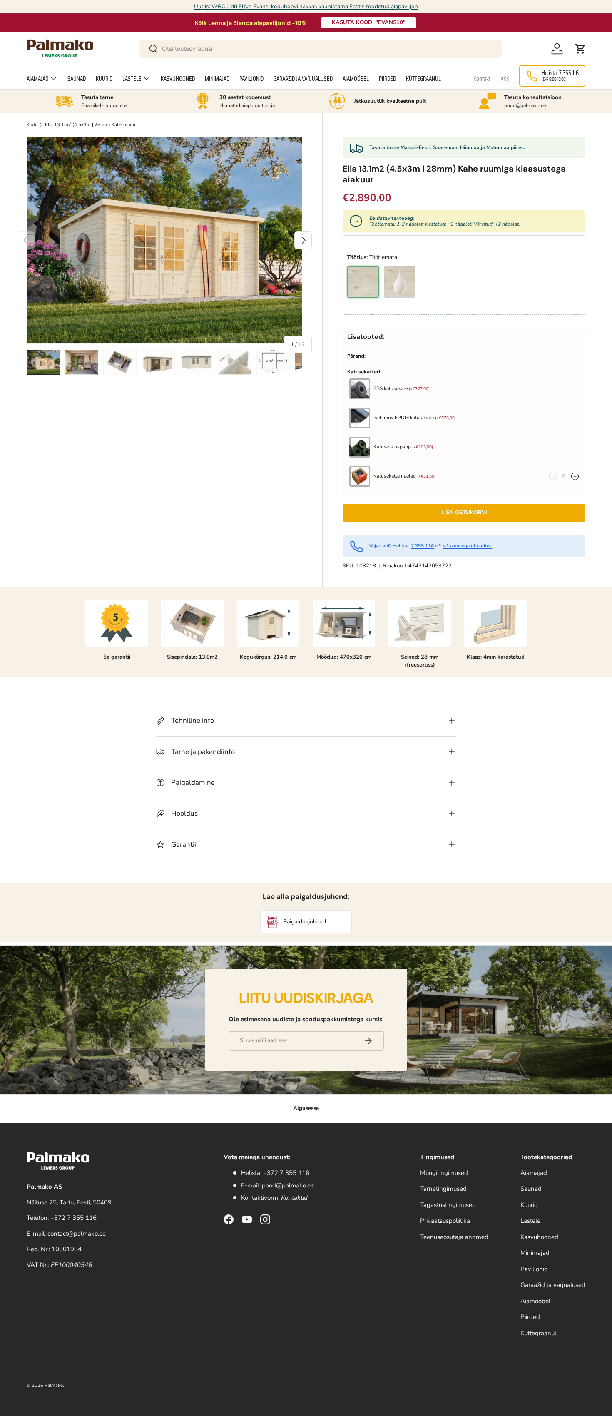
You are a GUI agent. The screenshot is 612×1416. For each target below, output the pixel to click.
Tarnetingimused (443, 1189)
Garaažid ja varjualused (303, 79)
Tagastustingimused (448, 1205)
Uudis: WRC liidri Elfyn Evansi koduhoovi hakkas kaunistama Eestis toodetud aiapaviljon (306, 6)
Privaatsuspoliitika (445, 1221)
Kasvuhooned (178, 79)
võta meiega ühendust (467, 546)
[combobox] (320, 49)
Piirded (387, 79)
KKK (504, 79)
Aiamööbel (356, 79)
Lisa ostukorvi (464, 512)
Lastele (132, 79)
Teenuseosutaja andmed (454, 1237)
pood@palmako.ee (525, 105)
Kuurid (104, 79)
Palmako (54, 1385)
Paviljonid (251, 79)
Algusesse (306, 1108)
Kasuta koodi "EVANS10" (369, 22)
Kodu (32, 125)
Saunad (76, 79)
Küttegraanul (423, 79)
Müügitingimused (444, 1173)
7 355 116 (422, 546)
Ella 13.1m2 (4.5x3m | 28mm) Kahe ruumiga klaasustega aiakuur (92, 125)
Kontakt (481, 79)
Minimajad (217, 79)
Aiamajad (37, 79)
